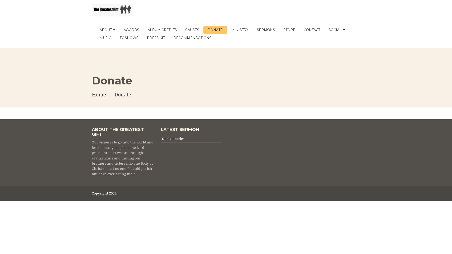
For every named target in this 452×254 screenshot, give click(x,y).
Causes (192, 30)
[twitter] (352, 194)
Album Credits (162, 30)
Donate (215, 30)
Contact (312, 30)
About (106, 30)
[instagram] (333, 194)
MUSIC (105, 38)
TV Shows (129, 38)
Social (336, 30)
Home (99, 95)
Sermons (266, 30)
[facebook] (358, 194)
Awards (131, 30)
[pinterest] (345, 194)
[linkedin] (339, 194)
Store (289, 30)
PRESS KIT (156, 38)
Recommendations (192, 38)
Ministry (239, 30)
